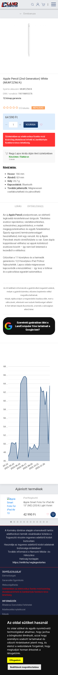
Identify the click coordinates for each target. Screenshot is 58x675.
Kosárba (31, 124)
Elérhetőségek (9, 576)
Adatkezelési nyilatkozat (13, 609)
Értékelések (35, 206)
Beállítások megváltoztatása (24, 667)
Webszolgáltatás (10, 585)
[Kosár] (43, 5)
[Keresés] (32, 4)
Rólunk (5, 614)
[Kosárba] (53, 514)
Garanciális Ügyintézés (12, 580)
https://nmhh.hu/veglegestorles (29, 562)
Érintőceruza (29, 13)
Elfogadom (15, 660)
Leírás (18, 206)
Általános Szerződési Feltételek (17, 605)
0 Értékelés (24, 108)
